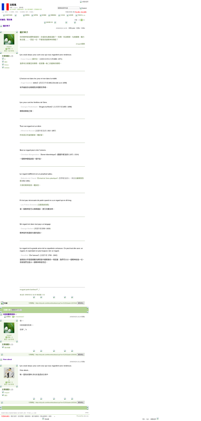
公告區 (62, 15)
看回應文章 (49, 22)
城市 (6, 12)
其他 (16, 12)
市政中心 (81, 15)
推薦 (83, 28)
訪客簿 (71, 15)
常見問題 (20, 416)
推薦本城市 (20, 9)
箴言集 (9, 20)
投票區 (35, 15)
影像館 (44, 15)
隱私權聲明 (43, 416)
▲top (86, 412)
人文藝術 (11, 12)
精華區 (27, 15)
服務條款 (27, 416)
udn (3, 12)
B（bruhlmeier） (19, 317)
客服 (50, 416)
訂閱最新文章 (38, 9)
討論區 (19, 15)
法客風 (13, 5)
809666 (7, 68)
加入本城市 (13, 9)
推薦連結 (53, 15)
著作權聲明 (35, 416)
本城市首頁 (8, 15)
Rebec (7, 65)
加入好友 (11, 51)
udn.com (86, 416)
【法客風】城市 (23, 12)
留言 (5, 51)
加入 (147, 419)
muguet (15, 7)
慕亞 (6, 62)
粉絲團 (47, 419)
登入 (143, 419)
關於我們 (14, 416)
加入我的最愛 (29, 9)
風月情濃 (7, 347)
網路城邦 (85, 2)
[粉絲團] (43, 418)
